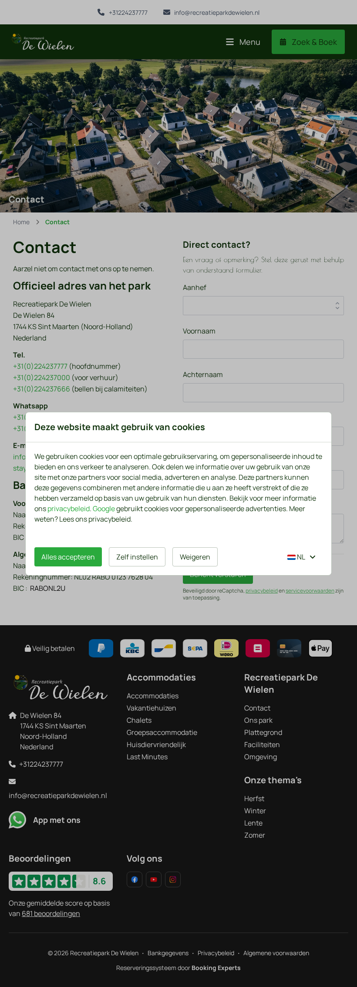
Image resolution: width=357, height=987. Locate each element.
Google (104, 508)
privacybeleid (68, 508)
